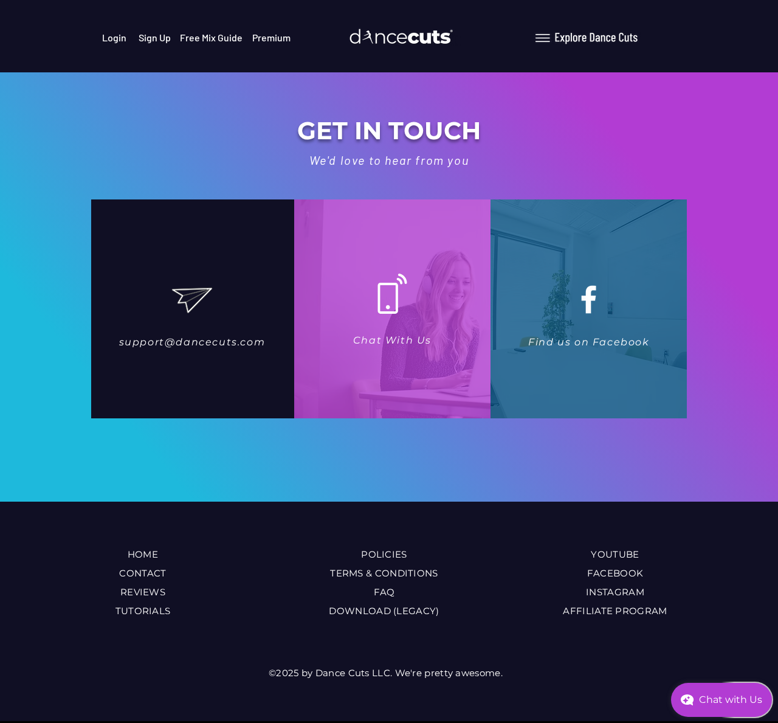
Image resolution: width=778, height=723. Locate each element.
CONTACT (142, 573)
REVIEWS (142, 592)
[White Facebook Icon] (588, 299)
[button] (587, 37)
